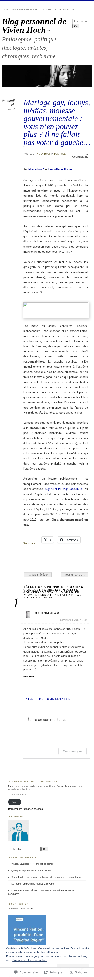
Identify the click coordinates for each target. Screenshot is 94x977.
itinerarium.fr (36, 169)
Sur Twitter (19, 904)
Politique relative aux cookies (29, 960)
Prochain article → (74, 574)
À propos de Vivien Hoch (20, 9)
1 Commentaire (80, 155)
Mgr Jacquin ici (73, 489)
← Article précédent (37, 574)
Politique (60, 153)
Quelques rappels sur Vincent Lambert (31, 870)
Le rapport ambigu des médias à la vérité (32, 883)
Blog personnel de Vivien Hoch (34, 25)
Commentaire (72, 751)
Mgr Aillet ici (53, 489)
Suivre (15, 802)
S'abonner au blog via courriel (34, 781)
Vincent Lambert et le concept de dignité (32, 864)
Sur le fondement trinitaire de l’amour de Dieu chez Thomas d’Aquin (46, 877)
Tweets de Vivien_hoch (20, 908)
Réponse (28, 676)
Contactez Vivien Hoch (58, 9)
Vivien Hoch (43, 153)
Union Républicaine (60, 169)
